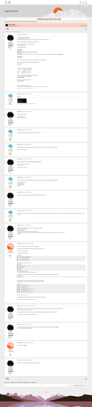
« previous (82, 25)
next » (85, 25)
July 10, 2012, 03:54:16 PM (24, 144)
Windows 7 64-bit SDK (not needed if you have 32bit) (27, 52)
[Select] (20, 255)
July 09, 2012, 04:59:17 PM (24, 111)
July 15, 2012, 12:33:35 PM (24, 192)
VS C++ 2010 (19, 53)
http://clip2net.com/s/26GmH (35, 161)
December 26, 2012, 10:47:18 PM (25, 305)
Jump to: (70, 385)
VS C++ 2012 (19, 57)
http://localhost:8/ (20, 80)
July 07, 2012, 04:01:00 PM (24, 94)
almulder (11, 251)
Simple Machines (45, 403)
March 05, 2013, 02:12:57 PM (25, 324)
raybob (11, 98)
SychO (50, 404)
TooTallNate (56, 327)
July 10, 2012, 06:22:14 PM (24, 158)
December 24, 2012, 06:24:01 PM (25, 243)
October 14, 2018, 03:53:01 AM (25, 342)
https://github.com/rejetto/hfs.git (30, 62)
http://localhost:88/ (20, 77)
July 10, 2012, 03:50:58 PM (24, 129)
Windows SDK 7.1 (60, 54)
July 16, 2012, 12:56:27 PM (24, 225)
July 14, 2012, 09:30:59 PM (24, 177)
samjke (11, 350)
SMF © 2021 (40, 403)
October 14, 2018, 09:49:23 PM (25, 360)
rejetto (11, 25)
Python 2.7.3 (19, 50)
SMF (36, 403)
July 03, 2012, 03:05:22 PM (22, 34)
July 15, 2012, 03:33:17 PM (24, 210)
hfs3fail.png (20, 103)
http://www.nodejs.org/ (21, 45)
